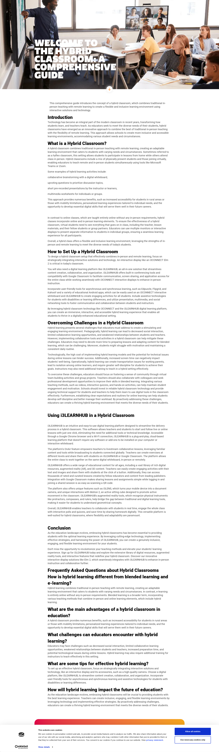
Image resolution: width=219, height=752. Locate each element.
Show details (44, 747)
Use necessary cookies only (192, 740)
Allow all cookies (192, 731)
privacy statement (154, 740)
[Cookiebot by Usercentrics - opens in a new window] (21, 747)
